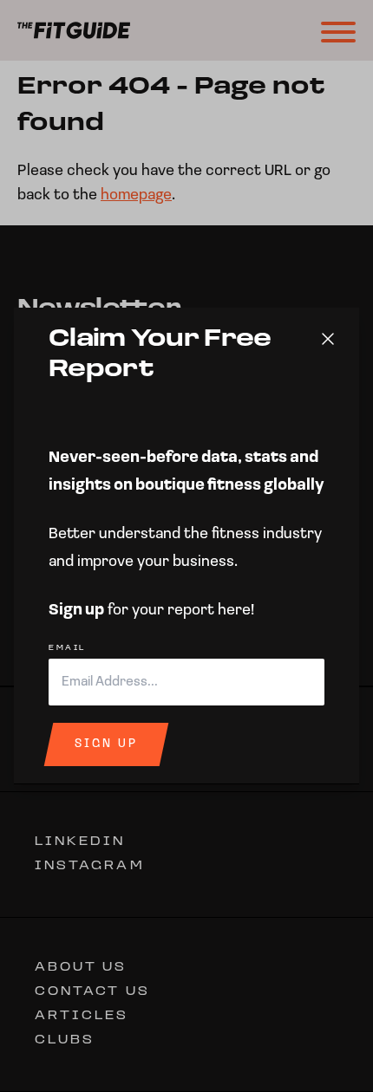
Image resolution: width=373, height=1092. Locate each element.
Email (67, 648)
